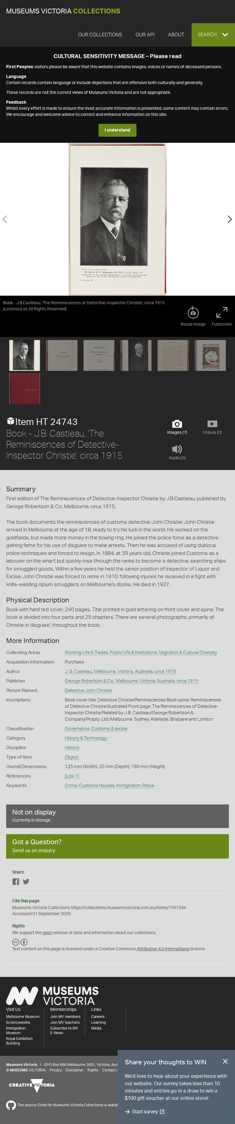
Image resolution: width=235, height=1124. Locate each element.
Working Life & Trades (86, 652)
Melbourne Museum (22, 1017)
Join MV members (65, 1017)
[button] (213, 34)
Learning (98, 1022)
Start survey (145, 1111)
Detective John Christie (88, 690)
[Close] (225, 1062)
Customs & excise (109, 729)
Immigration (128, 785)
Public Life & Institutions (133, 652)
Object (71, 757)
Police (148, 785)
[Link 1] (72, 776)
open (47, 933)
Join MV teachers (65, 1022)
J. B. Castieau (78, 671)
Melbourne (105, 671)
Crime (71, 785)
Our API (145, 34)
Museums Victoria (63, 11)
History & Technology (86, 738)
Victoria (125, 671)
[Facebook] (16, 883)
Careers (97, 1017)
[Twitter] (26, 883)
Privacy (56, 1070)
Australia (144, 671)
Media (96, 1028)
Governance (77, 729)
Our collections (100, 34)
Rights (93, 1070)
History (72, 747)
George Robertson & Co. (89, 681)
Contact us (111, 1070)
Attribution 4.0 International (163, 949)
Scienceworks (18, 1022)
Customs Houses (96, 785)
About (176, 34)
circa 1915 (165, 671)
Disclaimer (75, 1070)
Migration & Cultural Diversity (188, 652)
